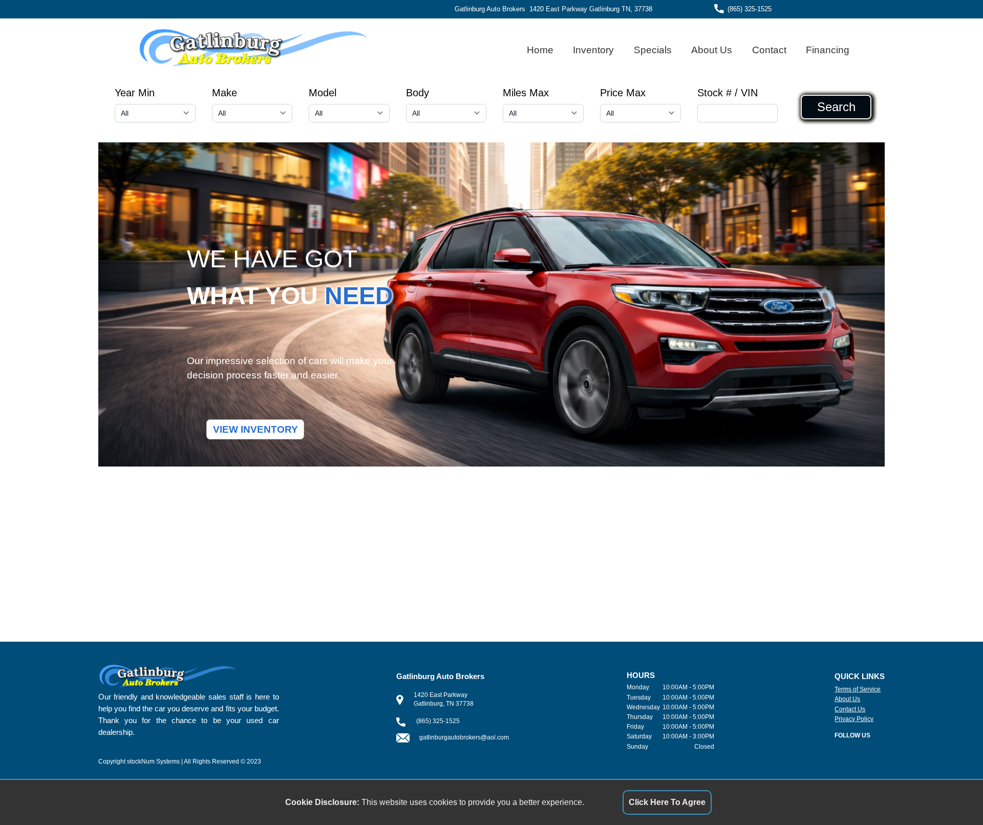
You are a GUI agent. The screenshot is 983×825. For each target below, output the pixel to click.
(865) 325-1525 (750, 9)
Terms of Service (858, 689)
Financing (827, 50)
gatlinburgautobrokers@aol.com (464, 737)
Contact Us (850, 709)
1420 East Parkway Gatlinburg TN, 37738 (590, 9)
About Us (711, 50)
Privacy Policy (854, 719)
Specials (653, 50)
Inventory (593, 50)
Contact (769, 50)
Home (540, 50)
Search (836, 107)
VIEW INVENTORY (255, 429)
